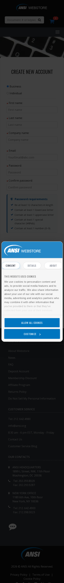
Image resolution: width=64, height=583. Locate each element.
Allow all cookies (32, 323)
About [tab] (53, 265)
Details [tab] (32, 265)
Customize (30, 334)
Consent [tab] (11, 265)
